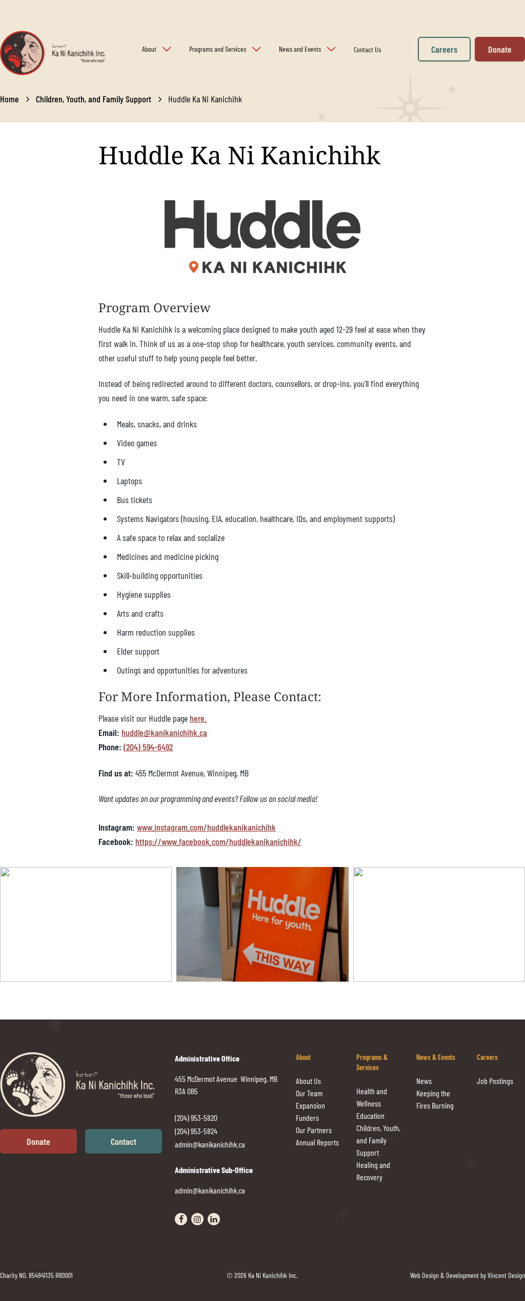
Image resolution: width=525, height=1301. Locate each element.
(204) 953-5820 (196, 1117)
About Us (308, 1081)
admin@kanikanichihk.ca (210, 1144)
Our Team (309, 1093)
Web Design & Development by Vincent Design (467, 1275)
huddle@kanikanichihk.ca (164, 732)
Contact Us (367, 49)
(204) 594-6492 (148, 746)
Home (9, 98)
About (149, 49)
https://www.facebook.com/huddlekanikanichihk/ (218, 841)
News (424, 1081)
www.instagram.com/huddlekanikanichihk (206, 827)
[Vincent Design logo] (87, 1084)
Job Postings (495, 1081)
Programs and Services (217, 49)
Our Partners (314, 1130)
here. (198, 718)
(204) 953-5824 (196, 1131)
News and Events (300, 49)
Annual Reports (317, 1142)
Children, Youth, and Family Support (93, 98)
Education (370, 1115)
